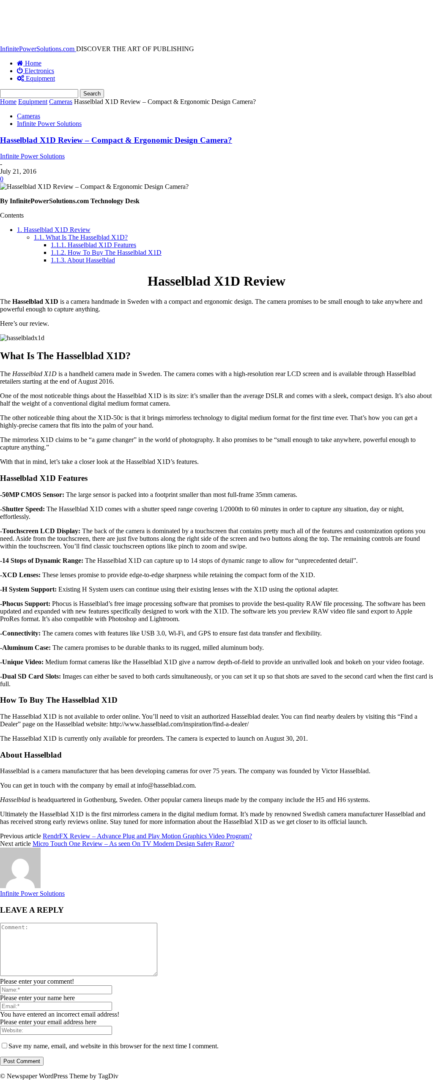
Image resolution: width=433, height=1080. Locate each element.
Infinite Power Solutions (49, 123)
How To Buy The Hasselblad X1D (106, 252)
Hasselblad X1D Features (93, 244)
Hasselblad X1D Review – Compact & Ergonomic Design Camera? (116, 140)
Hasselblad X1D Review (53, 229)
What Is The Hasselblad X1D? (81, 237)
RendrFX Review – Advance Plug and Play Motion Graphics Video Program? (147, 836)
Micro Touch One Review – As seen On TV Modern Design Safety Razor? (133, 843)
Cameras (60, 101)
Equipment (32, 101)
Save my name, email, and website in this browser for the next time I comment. (113, 1046)
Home (8, 101)
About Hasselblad (83, 260)
